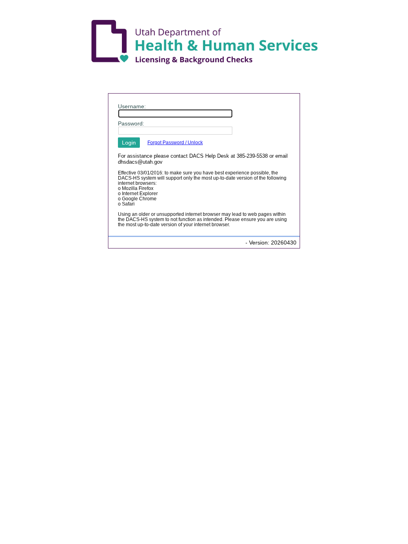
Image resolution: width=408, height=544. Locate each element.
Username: (132, 106)
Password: (131, 123)
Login (129, 142)
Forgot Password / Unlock (175, 142)
